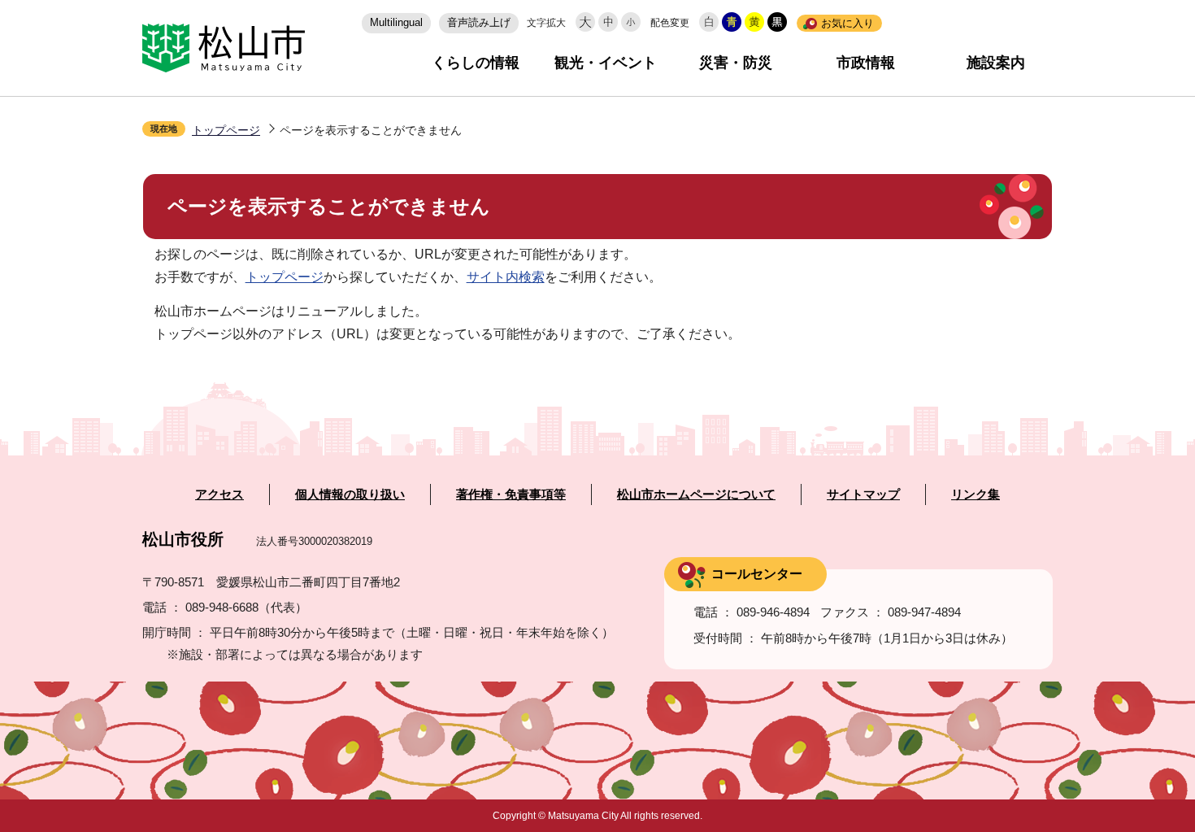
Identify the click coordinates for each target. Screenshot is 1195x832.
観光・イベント (605, 62)
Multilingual (396, 22)
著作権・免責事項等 (511, 494)
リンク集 (975, 494)
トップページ (226, 130)
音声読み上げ (479, 22)
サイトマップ (863, 494)
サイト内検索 (506, 277)
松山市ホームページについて (696, 494)
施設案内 (996, 62)
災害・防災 (735, 62)
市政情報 (865, 62)
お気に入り (847, 23)
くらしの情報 (475, 62)
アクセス (219, 494)
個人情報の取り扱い (350, 494)
